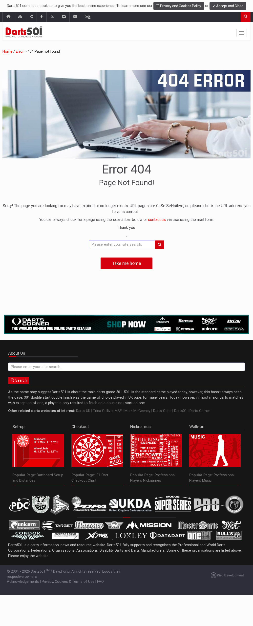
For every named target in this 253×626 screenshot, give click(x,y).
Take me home (126, 263)
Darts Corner (200, 411)
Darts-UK (83, 411)
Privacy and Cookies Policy (180, 6)
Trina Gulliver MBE (107, 411)
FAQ (100, 582)
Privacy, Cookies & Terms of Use (68, 582)
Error (20, 51)
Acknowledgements (23, 582)
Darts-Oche (162, 411)
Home (7, 51)
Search (20, 380)
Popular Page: (24, 475)
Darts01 (180, 411)
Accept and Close (229, 6)
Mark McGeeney (137, 411)
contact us (157, 219)
